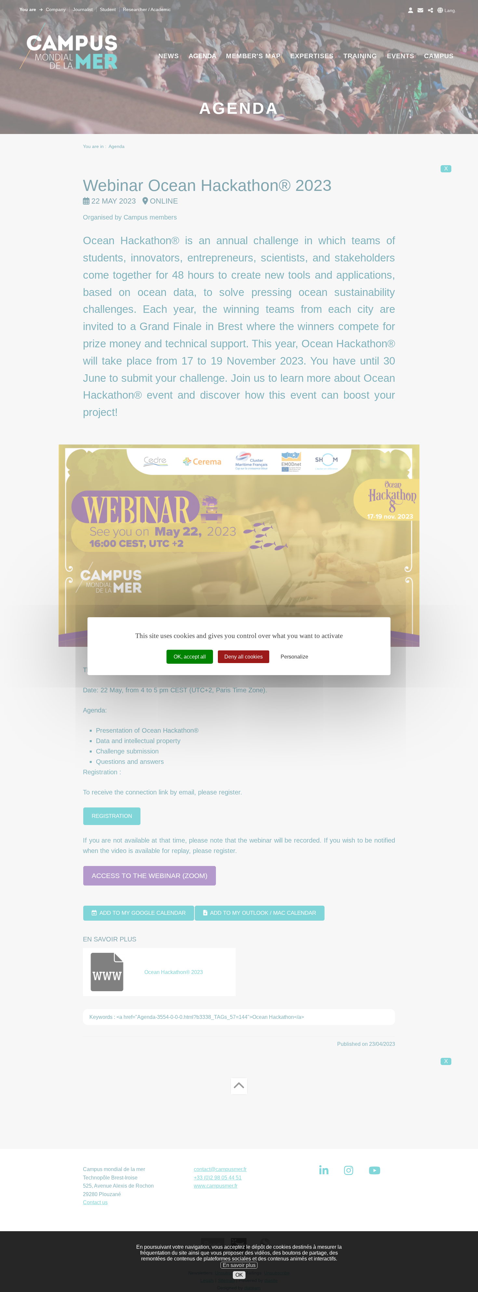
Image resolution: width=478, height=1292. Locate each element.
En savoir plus (239, 1265)
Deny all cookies (243, 656)
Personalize (294, 656)
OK (239, 1275)
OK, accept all (190, 656)
